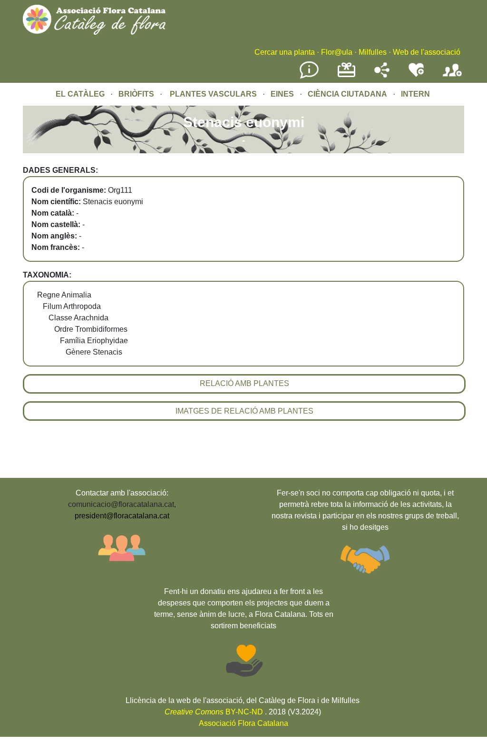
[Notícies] (309, 77)
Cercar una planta (284, 52)
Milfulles (373, 52)
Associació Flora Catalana (243, 723)
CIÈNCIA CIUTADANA (347, 94)
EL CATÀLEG (80, 94)
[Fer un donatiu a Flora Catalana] (346, 76)
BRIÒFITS (137, 94)
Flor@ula (336, 52)
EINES (282, 94)
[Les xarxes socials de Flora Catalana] (382, 75)
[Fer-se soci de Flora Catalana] (452, 77)
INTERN (415, 94)
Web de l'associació (426, 52)
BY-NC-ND (214, 712)
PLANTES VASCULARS (213, 94)
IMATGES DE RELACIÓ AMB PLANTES (244, 411)
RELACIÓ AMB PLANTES (244, 383)
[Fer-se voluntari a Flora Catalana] (416, 75)
